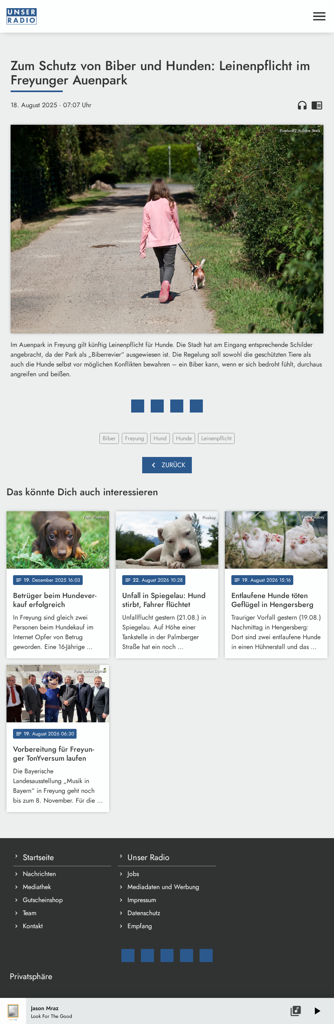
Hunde (184, 438)
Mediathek (37, 887)
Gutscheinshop (43, 900)
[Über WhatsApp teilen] (176, 406)
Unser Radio (148, 857)
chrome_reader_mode (317, 105)
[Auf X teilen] (157, 406)
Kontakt (33, 926)
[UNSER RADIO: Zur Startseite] (157, 16)
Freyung (134, 438)
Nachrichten (39, 873)
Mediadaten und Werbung (163, 887)
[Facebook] (147, 955)
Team (29, 913)
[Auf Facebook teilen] (137, 406)
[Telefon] (186, 955)
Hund (160, 438)
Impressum (141, 900)
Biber (109, 438)
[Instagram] (167, 955)
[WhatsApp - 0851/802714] (206, 955)
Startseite (38, 857)
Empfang (139, 926)
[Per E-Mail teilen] (196, 406)
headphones (302, 105)
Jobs (133, 873)
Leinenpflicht (216, 438)
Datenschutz (143, 913)
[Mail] (127, 955)
